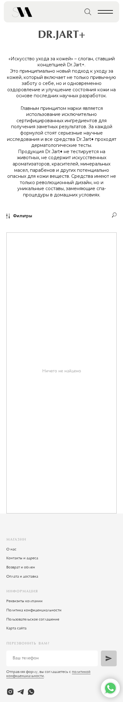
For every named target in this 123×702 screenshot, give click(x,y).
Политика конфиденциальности (34, 610)
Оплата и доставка (22, 577)
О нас (11, 549)
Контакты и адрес (21, 558)
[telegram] (21, 692)
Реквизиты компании (24, 601)
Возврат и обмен (20, 567)
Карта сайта (16, 628)
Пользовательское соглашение (32, 619)
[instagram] (10, 692)
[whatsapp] (31, 692)
